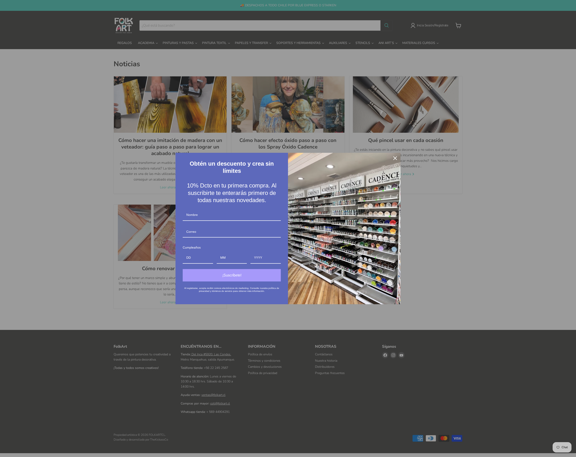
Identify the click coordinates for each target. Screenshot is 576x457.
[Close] (395, 158)
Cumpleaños (192, 247)
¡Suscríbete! (231, 275)
